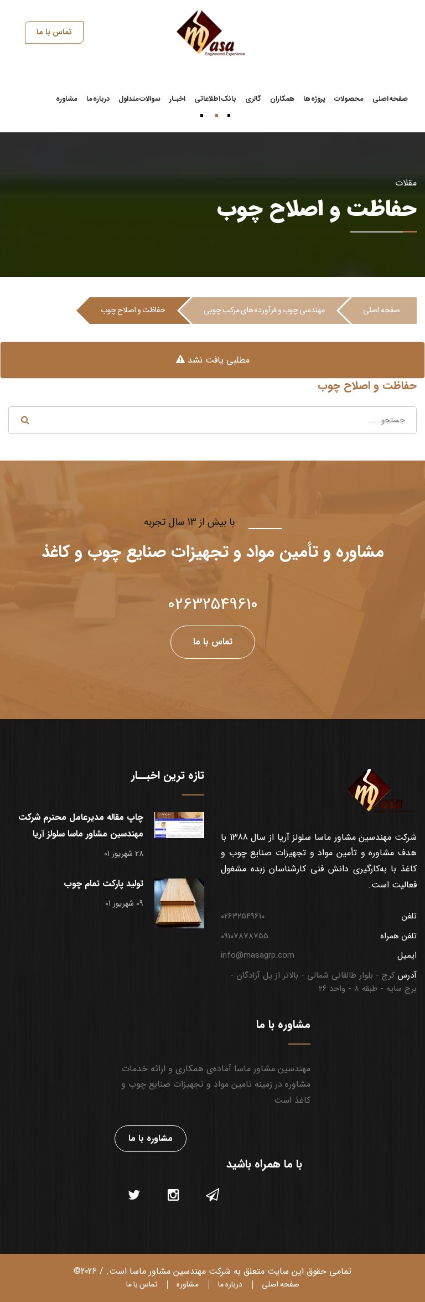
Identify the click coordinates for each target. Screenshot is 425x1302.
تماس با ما (141, 1284)
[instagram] (173, 1196)
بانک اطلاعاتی (215, 99)
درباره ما (98, 99)
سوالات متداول (139, 99)
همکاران (282, 99)
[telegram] (212, 1196)
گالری (253, 99)
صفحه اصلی (390, 99)
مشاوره (66, 99)
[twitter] (134, 1196)
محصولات (349, 99)
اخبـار (177, 99)
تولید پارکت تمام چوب (103, 884)
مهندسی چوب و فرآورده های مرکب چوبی (264, 310)
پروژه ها (314, 99)
